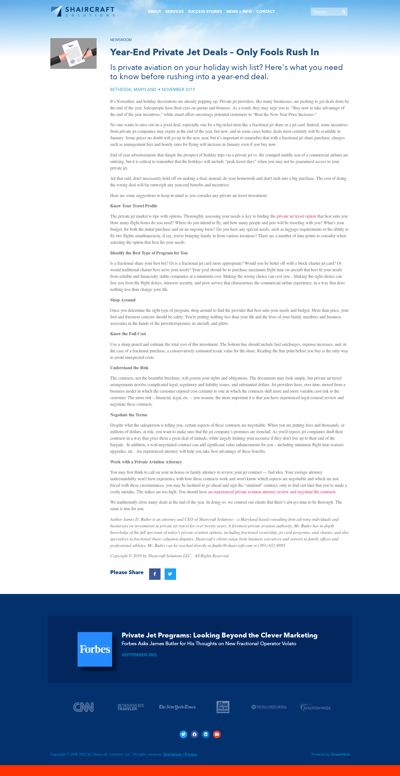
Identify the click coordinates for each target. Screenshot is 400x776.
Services (174, 11)
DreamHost (340, 754)
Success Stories (205, 11)
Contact (265, 11)
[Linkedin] (206, 734)
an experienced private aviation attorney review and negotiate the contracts (272, 491)
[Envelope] (217, 734)
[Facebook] (194, 734)
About (154, 11)
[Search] (343, 12)
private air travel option (296, 216)
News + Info (239, 11)
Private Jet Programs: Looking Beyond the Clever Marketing (220, 635)
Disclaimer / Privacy (180, 754)
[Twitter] (183, 734)
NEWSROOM (121, 40)
